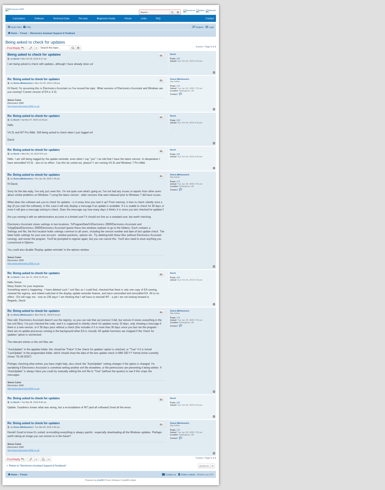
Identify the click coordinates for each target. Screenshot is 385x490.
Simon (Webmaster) (179, 79)
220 (178, 58)
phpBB (100, 480)
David (173, 54)
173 (178, 86)
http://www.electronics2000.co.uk (23, 106)
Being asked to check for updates (35, 42)
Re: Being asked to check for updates (33, 79)
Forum (128, 18)
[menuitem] (27, 27)
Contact (210, 18)
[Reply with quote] (161, 55)
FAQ (158, 18)
